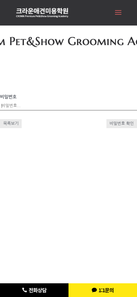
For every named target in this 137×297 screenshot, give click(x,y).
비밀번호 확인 (122, 123)
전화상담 (38, 290)
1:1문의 (106, 290)
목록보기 (10, 123)
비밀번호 (8, 97)
